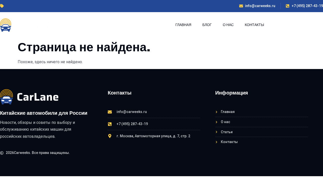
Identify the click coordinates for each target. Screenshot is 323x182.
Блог (207, 25)
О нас (228, 25)
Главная (183, 25)
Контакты (254, 25)
